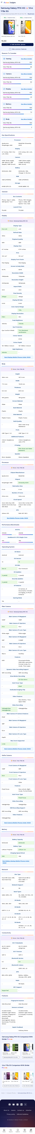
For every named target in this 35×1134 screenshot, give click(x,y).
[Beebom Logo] (10, 2)
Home (3, 1093)
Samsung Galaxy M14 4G (8, 36)
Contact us (20, 1110)
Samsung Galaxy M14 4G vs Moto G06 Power (11, 1057)
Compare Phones (11, 1093)
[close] (16, 20)
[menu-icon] (2, 2)
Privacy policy (11, 1114)
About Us (6, 1110)
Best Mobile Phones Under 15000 (17, 518)
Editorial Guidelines (22, 1114)
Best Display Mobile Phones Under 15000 (17, 357)
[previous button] (4, 1051)
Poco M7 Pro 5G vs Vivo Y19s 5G (11, 1085)
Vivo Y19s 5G (21, 36)
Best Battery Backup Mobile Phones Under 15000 (16, 862)
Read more (31, 14)
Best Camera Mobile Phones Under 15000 (17, 748)
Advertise (28, 1110)
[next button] (31, 1051)
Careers (13, 1110)
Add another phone (17, 44)
